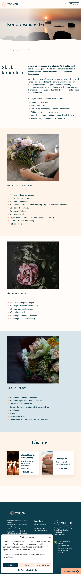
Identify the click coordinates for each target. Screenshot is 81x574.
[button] (50, 537)
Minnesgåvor (61, 459)
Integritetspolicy (32, 570)
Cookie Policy (20, 570)
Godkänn (11, 565)
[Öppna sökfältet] (65, 4)
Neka (27, 565)
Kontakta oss (69, 571)
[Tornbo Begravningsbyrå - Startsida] (17, 513)
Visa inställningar (43, 565)
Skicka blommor (28, 472)
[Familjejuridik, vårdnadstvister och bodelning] (63, 523)
